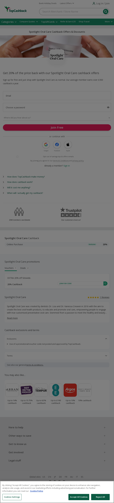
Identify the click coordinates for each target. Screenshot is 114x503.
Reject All (100, 497)
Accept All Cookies (79, 497)
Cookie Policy (36, 491)
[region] (57, 492)
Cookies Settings (12, 497)
